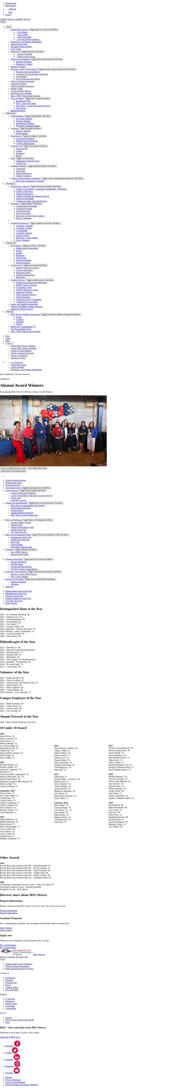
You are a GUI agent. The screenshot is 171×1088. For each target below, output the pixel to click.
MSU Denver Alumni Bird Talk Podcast (28, 505)
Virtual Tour (21, 163)
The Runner (21, 108)
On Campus (16, 245)
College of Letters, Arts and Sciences (31, 201)
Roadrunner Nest (23, 101)
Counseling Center (24, 287)
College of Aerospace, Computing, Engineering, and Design (41, 189)
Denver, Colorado (8, 957)
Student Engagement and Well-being (31, 283)
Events (19, 250)
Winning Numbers (18, 582)
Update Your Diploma (20, 540)
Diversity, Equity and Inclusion (24, 69)
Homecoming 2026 (13, 483)
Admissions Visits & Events (28, 161)
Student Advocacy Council (27, 268)
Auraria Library (22, 235)
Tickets (19, 324)
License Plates (17, 544)
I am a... (9, 343)
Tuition (19, 151)
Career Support (11, 490)
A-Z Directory (17, 362)
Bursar (19, 156)
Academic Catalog (24, 228)
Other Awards (11, 603)
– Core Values (22, 34)
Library (19, 253)
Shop (7, 1022)
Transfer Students (23, 121)
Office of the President (20, 59)
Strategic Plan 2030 (19, 44)
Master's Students (23, 131)
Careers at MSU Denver (21, 91)
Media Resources (18, 110)
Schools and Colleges (20, 186)
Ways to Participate (13, 520)
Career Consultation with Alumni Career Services (31, 495)
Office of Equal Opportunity (23, 81)
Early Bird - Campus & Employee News (33, 106)
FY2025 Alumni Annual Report (24, 569)
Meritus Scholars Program (27, 141)
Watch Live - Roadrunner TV (23, 327)
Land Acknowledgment (15, 1082)
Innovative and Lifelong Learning (30, 216)
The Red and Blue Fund (21, 329)
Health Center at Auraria (26, 285)
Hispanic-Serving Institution (28, 72)
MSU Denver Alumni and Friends (19, 1020)
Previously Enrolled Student (28, 126)
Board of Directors (18, 562)
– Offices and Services (25, 56)
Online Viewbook (23, 176)
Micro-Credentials (23, 218)
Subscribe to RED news (10, 1037)
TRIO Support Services (26, 295)
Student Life (11, 243)
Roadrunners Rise (12, 485)
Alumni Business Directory (22, 513)
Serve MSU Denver (19, 552)
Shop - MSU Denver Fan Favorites (25, 96)
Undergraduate (17, 116)
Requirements (22, 133)
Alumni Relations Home (15, 480)
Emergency (10, 1001)
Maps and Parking (23, 260)
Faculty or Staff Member (21, 351)
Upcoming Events (13, 488)
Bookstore (20, 255)
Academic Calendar (24, 226)
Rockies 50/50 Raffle (20, 554)
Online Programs (23, 211)
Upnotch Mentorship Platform (23, 493)
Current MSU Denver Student (23, 348)
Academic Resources (20, 223)
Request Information (8, 913)
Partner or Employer (19, 355)
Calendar (20, 322)
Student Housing (23, 297)
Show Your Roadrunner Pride (18, 535)
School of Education (24, 194)
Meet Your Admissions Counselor (30, 181)
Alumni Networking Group (22, 527)
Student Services (18, 280)
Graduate (15, 128)
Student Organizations (25, 275)
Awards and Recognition (21, 567)
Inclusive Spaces (23, 262)
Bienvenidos (10, 6)
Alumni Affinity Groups (21, 522)
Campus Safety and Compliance (18, 964)
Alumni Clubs (17, 525)
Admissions (10, 113)
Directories (15, 51)
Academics (10, 184)
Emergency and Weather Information (26, 42)
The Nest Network (18, 532)
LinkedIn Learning (19, 500)
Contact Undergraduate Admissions (26, 178)
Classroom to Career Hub (27, 302)
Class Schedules (23, 240)
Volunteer (9, 549)
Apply (8, 338)
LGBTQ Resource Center (27, 290)
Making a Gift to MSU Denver (24, 574)
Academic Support (24, 233)
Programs (15, 203)
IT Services (10, 999)
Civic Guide (16, 49)
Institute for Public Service (22, 309)
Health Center (16, 88)
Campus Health (17, 367)
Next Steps (20, 171)
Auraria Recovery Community (29, 299)
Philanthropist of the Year (16, 593)
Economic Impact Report (21, 46)
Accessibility (21, 76)
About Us (9, 587)
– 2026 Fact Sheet (23, 37)
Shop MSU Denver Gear (21, 547)
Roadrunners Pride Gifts (21, 537)
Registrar (9, 980)
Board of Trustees (18, 66)
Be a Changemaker (8, 947)
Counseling (10, 1006)
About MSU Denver (20, 29)
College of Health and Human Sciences (32, 196)
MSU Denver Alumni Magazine (24, 515)
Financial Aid (21, 148)
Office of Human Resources (22, 86)
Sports (18, 317)
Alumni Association (14, 559)
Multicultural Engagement (27, 248)
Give (7, 336)
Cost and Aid (16, 146)
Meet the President (24, 62)
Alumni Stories (17, 510)
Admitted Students (19, 166)
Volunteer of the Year (14, 596)
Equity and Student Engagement (24, 304)
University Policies (19, 84)
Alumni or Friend (18, 358)
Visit (13, 158)
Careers (8, 1017)
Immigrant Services (24, 292)
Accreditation (21, 230)
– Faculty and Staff (24, 54)
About (8, 27)
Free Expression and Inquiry (28, 79)
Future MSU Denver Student (23, 346)
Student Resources (24, 173)
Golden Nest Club (18, 530)
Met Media (20, 277)
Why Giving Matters (19, 577)
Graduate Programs (24, 208)
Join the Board (17, 564)
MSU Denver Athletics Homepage (25, 314)
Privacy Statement (13, 1080)
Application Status (18, 365)
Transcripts (20, 168)
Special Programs (23, 213)
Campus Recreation (24, 270)
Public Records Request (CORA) (19, 969)
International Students (25, 123)
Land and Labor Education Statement (32, 74)
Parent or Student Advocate (22, 353)
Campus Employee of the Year (18, 598)
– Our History (22, 32)
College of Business (24, 191)
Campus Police (11, 987)
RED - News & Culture (26, 103)
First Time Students (24, 118)
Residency (20, 153)
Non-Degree (16, 136)
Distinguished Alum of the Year (18, 591)
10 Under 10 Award (13, 601)
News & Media (17, 98)
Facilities (20, 319)
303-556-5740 (22, 957)
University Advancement (16, 571)
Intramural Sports (23, 272)
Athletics (9, 312)
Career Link (16, 498)
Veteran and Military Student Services (26, 307)
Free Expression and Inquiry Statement (21, 1084)
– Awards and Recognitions (27, 39)
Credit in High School (25, 143)
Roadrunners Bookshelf (21, 508)
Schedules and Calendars (21, 93)
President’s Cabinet (24, 64)
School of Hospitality (25, 198)
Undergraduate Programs (26, 206)
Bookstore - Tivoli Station (27, 238)
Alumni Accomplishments (16, 503)
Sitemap (8, 1077)
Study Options (6, 930)
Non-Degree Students (25, 138)
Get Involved (16, 265)
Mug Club (15, 542)
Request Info (10, 3)
